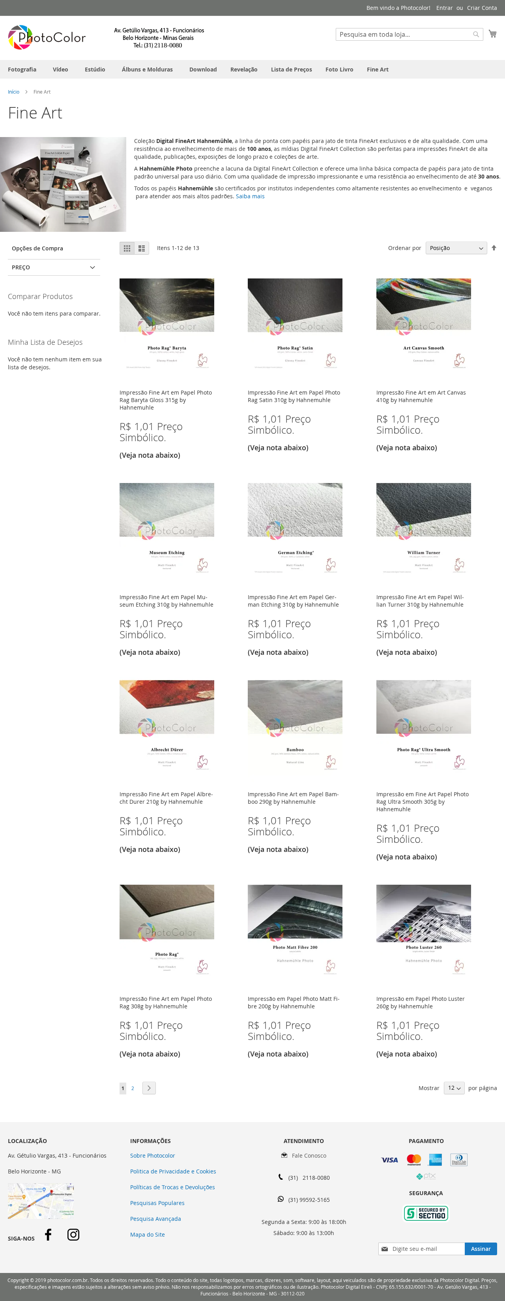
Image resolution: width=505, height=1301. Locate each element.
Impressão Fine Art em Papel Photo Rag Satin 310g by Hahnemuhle (294, 396)
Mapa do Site (147, 1234)
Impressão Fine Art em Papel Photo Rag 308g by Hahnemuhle (166, 1002)
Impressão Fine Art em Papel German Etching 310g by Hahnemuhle (293, 600)
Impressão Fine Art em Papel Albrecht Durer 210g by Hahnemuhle (166, 797)
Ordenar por (404, 248)
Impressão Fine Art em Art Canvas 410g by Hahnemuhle (421, 396)
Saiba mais (249, 196)
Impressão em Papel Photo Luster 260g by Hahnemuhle (420, 1002)
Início (14, 91)
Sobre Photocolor (152, 1155)
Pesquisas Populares (157, 1203)
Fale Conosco (306, 1155)
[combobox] (409, 34)
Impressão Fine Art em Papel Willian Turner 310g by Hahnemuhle (420, 600)
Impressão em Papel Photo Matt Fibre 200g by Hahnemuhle (294, 1002)
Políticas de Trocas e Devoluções (172, 1187)
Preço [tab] (21, 267)
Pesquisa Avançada (155, 1218)
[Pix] (426, 1178)
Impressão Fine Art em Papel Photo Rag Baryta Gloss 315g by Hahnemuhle (166, 400)
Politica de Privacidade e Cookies (173, 1171)
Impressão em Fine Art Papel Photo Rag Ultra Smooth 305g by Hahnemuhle (422, 801)
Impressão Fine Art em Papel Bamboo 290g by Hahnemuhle (293, 797)
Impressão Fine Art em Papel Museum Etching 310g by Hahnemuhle (166, 600)
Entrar (444, 7)
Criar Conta (482, 7)
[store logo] (106, 37)
